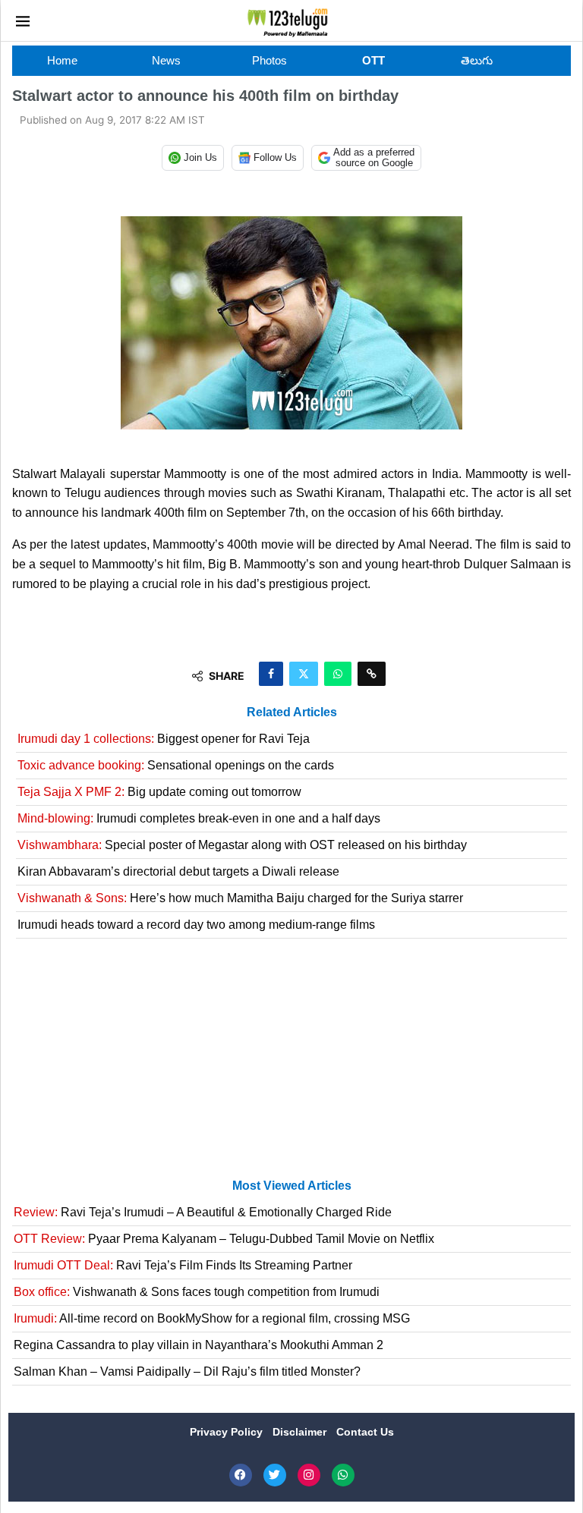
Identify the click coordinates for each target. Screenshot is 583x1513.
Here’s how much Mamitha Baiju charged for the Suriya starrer (240, 898)
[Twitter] (274, 1475)
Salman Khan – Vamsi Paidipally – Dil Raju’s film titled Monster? (187, 1371)
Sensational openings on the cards (175, 765)
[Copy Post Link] (372, 674)
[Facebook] (240, 1475)
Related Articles (292, 712)
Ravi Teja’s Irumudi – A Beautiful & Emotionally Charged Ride (203, 1212)
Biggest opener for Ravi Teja (163, 738)
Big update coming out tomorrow (159, 791)
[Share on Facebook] (271, 674)
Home (62, 60)
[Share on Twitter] (303, 674)
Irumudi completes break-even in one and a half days (198, 818)
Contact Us (365, 1432)
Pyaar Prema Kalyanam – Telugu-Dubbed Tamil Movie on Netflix (224, 1238)
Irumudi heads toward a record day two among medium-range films (196, 924)
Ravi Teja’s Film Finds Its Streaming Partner (183, 1265)
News (166, 60)
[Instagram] (309, 1475)
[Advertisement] (291, 1064)
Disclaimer (301, 1432)
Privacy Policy (228, 1432)
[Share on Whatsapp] (337, 674)
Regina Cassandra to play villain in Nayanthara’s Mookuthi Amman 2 (198, 1344)
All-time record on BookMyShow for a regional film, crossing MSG (212, 1318)
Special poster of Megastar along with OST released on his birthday (242, 844)
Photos (269, 60)
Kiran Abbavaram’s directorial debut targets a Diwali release (178, 871)
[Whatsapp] (343, 1475)
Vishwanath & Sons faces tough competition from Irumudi (197, 1291)
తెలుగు (477, 60)
